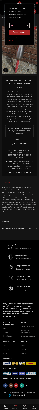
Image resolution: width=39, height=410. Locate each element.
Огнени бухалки (16, 168)
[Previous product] (3, 22)
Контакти (6, 349)
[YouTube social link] (16, 385)
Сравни (23, 349)
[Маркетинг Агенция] (19, 395)
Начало (4, 18)
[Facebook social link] (16, 172)
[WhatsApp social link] (24, 172)
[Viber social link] (29, 172)
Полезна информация (8, 324)
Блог (4, 346)
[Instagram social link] (11, 385)
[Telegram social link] (27, 172)
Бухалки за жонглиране (21, 161)
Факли (25, 168)
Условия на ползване (28, 326)
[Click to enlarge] (5, 70)
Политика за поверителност (26, 331)
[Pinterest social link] (21, 172)
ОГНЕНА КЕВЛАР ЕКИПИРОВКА (18, 154)
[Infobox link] (19, 247)
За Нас (5, 353)
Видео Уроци (7, 336)
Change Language (19, 32)
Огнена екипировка (24, 166)
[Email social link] (18, 172)
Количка (23, 353)
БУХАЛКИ (20, 150)
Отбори (5, 332)
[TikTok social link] (27, 385)
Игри (4, 328)
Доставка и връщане (28, 336)
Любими (23, 346)
